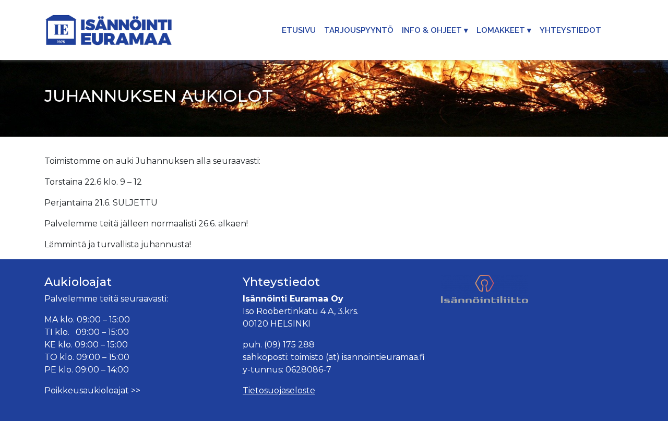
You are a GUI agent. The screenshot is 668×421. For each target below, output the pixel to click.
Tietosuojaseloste (279, 390)
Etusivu (299, 30)
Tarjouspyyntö (358, 30)
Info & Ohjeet (432, 30)
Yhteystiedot (570, 30)
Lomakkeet (500, 30)
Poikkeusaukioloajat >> (92, 390)
